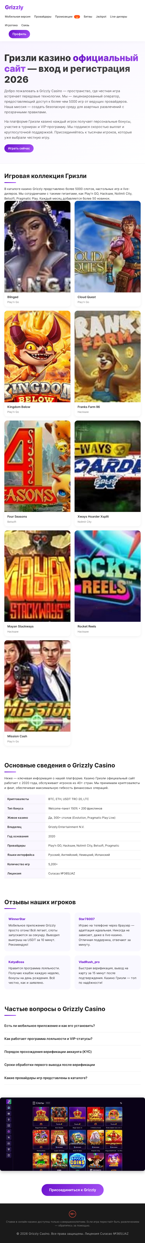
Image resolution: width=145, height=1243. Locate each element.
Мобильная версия (17, 16)
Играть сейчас (19, 148)
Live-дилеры (118, 16)
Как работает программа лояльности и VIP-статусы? (48, 1039)
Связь (25, 25)
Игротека (11, 25)
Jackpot (101, 16)
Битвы (88, 16)
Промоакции (66, 16)
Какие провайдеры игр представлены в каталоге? (45, 1078)
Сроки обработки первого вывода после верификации (49, 1065)
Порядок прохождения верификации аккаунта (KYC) (48, 1052)
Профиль (19, 34)
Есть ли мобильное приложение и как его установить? (49, 1026)
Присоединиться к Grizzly (72, 1190)
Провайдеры (42, 16)
